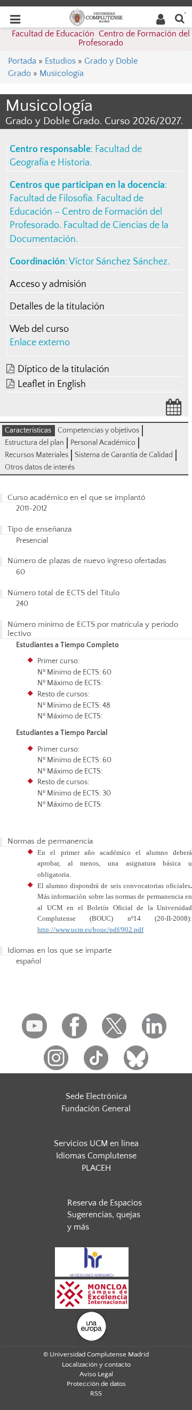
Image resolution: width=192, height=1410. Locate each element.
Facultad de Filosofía (51, 198)
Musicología (61, 73)
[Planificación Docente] (174, 410)
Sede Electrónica (96, 1096)
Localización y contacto (96, 1364)
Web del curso (39, 329)
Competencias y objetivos (98, 430)
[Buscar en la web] (180, 18)
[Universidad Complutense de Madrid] (96, 16)
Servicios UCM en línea (96, 1143)
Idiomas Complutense (96, 1156)
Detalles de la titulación (57, 306)
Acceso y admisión (48, 284)
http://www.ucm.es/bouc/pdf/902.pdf (90, 930)
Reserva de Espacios (104, 1203)
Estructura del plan (34, 442)
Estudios (60, 61)
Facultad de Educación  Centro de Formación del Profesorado (101, 38)
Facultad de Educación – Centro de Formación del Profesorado (86, 212)
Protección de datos (96, 1384)
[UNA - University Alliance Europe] (91, 1325)
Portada (22, 61)
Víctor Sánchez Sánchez (118, 261)
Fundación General (96, 1108)
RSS (96, 1393)
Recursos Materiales (36, 455)
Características (28, 430)
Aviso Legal (96, 1374)
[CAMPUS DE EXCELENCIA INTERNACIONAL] (92, 1293)
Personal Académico (102, 442)
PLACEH (96, 1168)
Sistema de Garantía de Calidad (124, 455)
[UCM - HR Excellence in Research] (92, 1261)
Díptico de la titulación (63, 369)
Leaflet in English (52, 384)
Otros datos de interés (40, 467)
